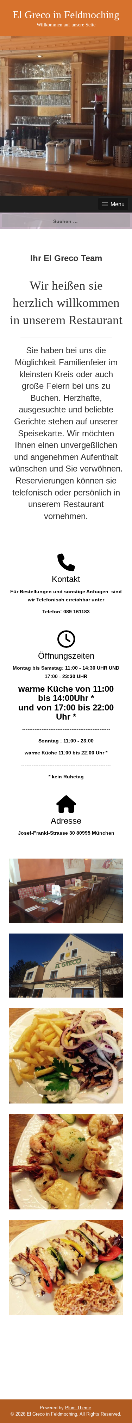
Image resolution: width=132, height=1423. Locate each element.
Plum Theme (78, 1407)
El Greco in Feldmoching (66, 14)
